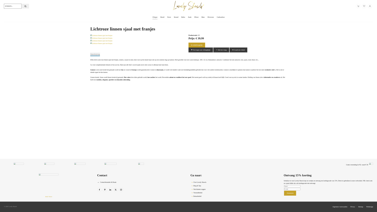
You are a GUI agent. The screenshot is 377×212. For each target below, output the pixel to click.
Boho (183, 17)
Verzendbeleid (197, 193)
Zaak (189, 17)
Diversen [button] (211, 17)
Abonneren (290, 193)
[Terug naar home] (188, 6)
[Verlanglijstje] (364, 6)
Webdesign (369, 207)
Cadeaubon (221, 17)
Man (203, 17)
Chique (154, 17)
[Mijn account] (370, 6)
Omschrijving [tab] (95, 54)
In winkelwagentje (197, 45)
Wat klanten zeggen (199, 189)
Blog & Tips (197, 186)
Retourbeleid (197, 196)
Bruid (162, 17)
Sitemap (360, 207)
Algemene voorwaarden (339, 207)
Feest (169, 17)
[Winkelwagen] (358, 6)
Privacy (352, 207)
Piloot (196, 17)
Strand (176, 17)
